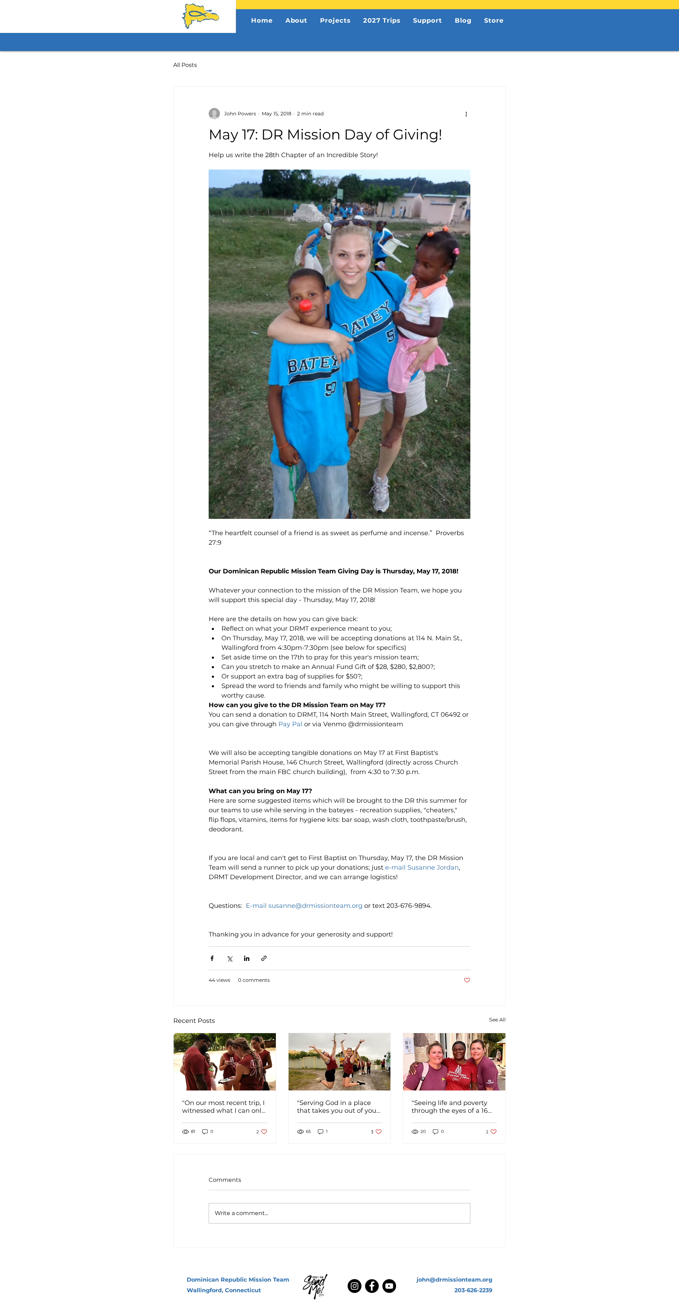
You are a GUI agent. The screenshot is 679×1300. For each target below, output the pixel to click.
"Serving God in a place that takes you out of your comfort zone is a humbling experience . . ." (338, 1107)
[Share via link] (264, 958)
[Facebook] (372, 1286)
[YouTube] (389, 1286)
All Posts (185, 65)
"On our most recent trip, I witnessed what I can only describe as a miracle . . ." (223, 1107)
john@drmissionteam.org (454, 1279)
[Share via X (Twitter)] (229, 958)
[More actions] (466, 113)
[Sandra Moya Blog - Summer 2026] (454, 1061)
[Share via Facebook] (212, 958)
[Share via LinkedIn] (246, 958)
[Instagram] (354, 1286)
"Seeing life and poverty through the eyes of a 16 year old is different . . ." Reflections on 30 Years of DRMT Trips (452, 1107)
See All (497, 1019)
